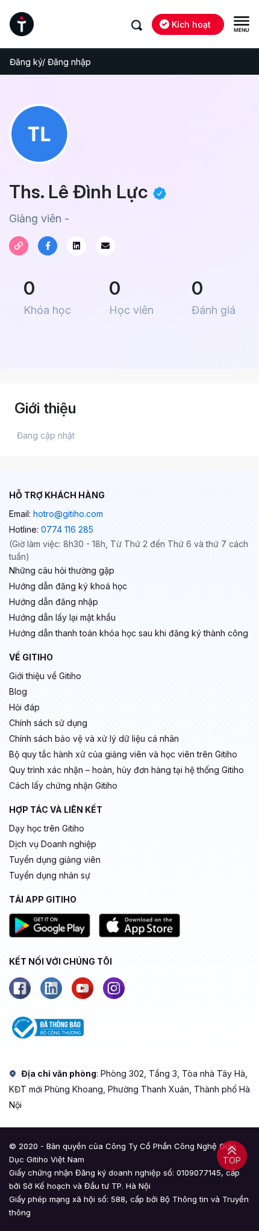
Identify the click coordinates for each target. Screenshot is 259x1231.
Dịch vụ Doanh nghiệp (52, 844)
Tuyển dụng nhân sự (49, 875)
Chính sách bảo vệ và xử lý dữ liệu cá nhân (94, 738)
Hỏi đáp (24, 707)
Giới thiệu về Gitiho (45, 676)
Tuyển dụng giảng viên (55, 859)
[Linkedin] (51, 988)
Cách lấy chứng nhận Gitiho (63, 785)
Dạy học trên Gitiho (46, 828)
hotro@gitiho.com (68, 514)
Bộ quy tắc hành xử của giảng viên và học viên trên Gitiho (123, 754)
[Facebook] (20, 988)
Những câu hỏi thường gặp (61, 570)
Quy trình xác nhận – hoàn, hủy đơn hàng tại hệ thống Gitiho (126, 770)
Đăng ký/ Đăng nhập (50, 62)
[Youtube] (82, 988)
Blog (18, 691)
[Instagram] (114, 988)
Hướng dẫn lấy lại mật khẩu (62, 617)
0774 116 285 (67, 529)
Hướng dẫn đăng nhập (53, 602)
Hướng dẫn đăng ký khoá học (68, 586)
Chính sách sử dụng (48, 723)
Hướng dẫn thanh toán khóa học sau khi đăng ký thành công (128, 633)
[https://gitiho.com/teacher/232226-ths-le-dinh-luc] (18, 245)
